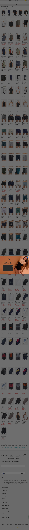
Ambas (8, 270)
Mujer (8, 265)
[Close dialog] (27, 257)
